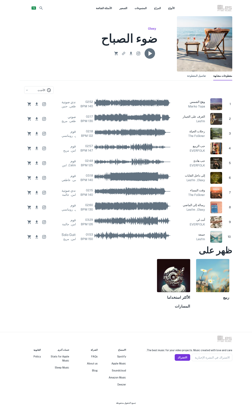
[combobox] (39, 90)
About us (92, 363)
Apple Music (118, 363)
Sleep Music (62, 367)
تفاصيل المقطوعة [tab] (196, 75)
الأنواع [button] (171, 8)
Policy (37, 356)
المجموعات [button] (141, 8)
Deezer (121, 384)
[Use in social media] (138, 53)
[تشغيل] (150, 53)
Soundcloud (119, 370)
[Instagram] (226, 369)
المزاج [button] (157, 8)
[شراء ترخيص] (116, 53)
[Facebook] (230, 369)
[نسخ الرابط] (123, 53)
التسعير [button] (123, 8)
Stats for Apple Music (60, 358)
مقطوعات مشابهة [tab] (222, 75)
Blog (95, 370)
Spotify (121, 356)
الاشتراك (182, 357)
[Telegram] (221, 369)
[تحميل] (131, 53)
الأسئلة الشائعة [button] (104, 8)
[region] (128, 284)
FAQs (94, 356)
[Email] (217, 369)
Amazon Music (117, 377)
